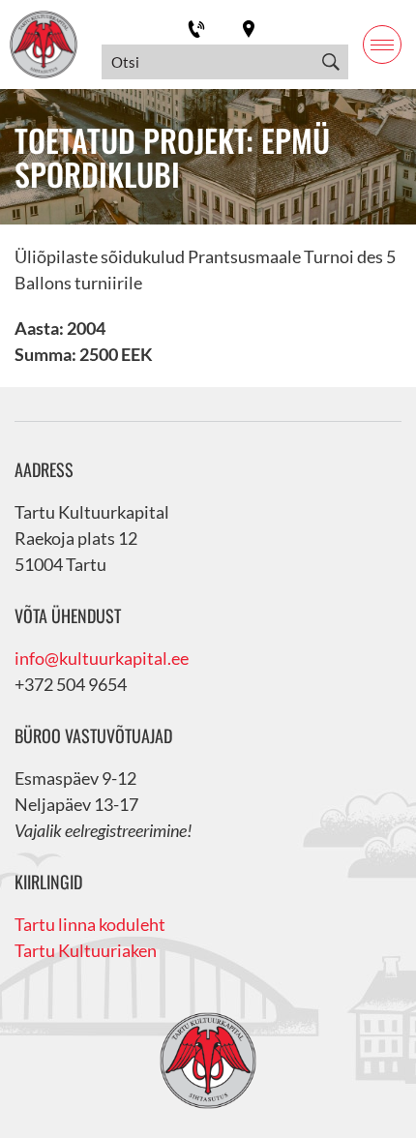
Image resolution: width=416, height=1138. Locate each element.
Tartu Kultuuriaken (86, 950)
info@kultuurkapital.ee (102, 658)
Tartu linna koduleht (90, 924)
